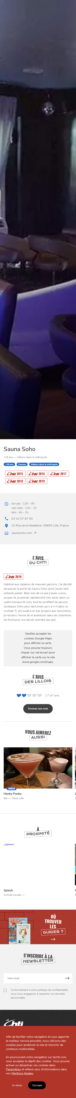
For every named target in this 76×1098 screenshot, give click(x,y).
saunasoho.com (21, 533)
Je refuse (17, 1085)
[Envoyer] (67, 978)
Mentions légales (22, 1073)
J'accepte (37, 1085)
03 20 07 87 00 (22, 519)
